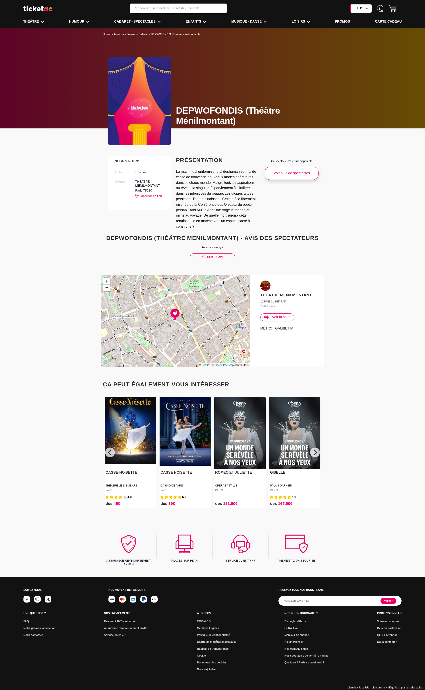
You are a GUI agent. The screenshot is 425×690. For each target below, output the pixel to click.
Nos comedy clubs (296, 648)
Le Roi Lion (291, 628)
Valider (388, 600)
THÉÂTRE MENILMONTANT (147, 183)
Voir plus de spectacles (292, 173)
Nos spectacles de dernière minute (306, 655)
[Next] (315, 452)
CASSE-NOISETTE (121, 472)
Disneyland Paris (295, 621)
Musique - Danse (247, 21)
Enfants (194, 21)
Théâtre (31, 21)
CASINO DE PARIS (172, 485)
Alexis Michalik (293, 641)
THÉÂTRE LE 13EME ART (121, 485)
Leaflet (205, 365)
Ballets (143, 34)
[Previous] (110, 452)
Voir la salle (281, 317)
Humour (77, 21)
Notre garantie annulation (39, 628)
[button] (392, 8)
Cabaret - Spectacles (135, 21)
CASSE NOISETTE (176, 472)
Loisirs (299, 21)
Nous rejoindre (206, 669)
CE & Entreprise (387, 635)
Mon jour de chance (296, 635)
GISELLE (277, 472)
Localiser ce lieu (150, 196)
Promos (342, 21)
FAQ (26, 621)
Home (106, 34)
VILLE (358, 8)
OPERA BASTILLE (226, 485)
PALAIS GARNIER (281, 485)
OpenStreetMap (224, 365)
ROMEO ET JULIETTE (233, 472)
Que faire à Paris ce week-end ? (304, 662)
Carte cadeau (388, 21)
